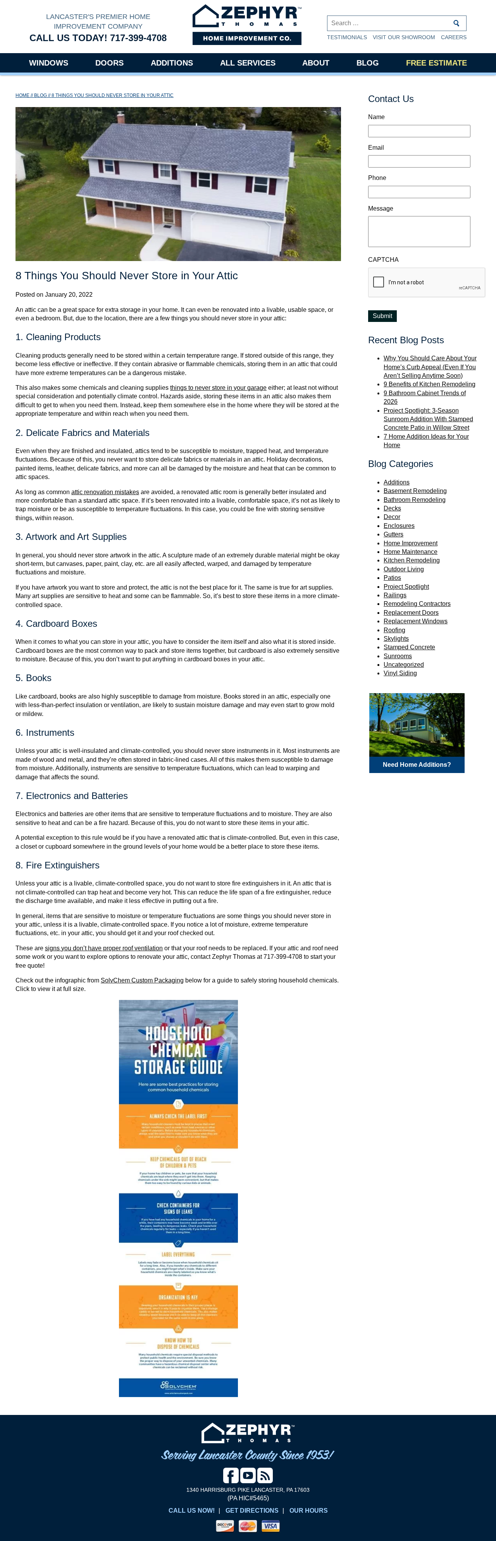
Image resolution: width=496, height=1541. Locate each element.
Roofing (394, 630)
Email (376, 147)
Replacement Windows (416, 621)
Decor (392, 517)
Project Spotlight (406, 586)
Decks (392, 508)
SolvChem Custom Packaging (142, 980)
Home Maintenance (410, 551)
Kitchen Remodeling (412, 560)
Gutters (393, 534)
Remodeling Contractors (417, 603)
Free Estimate (436, 63)
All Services (248, 63)
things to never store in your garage (218, 387)
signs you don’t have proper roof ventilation (104, 948)
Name (376, 117)
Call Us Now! (192, 1510)
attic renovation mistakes (105, 492)
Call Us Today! (98, 38)
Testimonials (347, 37)
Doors (109, 63)
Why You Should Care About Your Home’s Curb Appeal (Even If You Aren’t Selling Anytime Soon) (430, 367)
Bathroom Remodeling (415, 499)
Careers (454, 37)
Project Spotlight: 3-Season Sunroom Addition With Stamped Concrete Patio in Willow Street (428, 419)
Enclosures (399, 525)
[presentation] (427, 283)
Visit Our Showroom (404, 37)
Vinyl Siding (400, 673)
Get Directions (252, 1510)
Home (22, 95)
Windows (48, 63)
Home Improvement (410, 543)
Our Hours (308, 1510)
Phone (377, 178)
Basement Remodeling (415, 491)
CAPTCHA (383, 259)
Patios (392, 577)
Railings (395, 595)
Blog (367, 63)
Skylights (396, 638)
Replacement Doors (411, 612)
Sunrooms (398, 656)
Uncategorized (404, 664)
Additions (172, 63)
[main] (178, 748)
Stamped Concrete (409, 647)
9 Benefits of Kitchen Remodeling (429, 384)
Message (380, 208)
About (315, 63)
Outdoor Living (404, 569)
